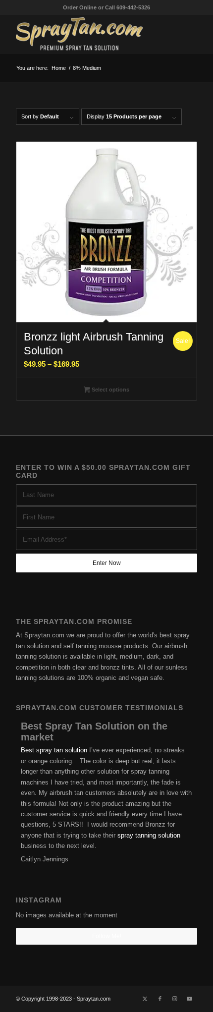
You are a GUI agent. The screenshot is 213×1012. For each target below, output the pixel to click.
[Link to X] (145, 998)
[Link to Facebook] (160, 998)
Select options (109, 390)
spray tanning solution (148, 835)
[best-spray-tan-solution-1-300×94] (88, 34)
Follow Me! (106, 936)
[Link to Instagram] (174, 998)
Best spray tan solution (54, 750)
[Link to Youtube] (189, 998)
